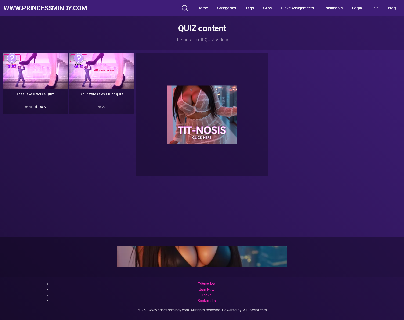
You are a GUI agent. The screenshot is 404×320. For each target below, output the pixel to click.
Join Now (206, 289)
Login (357, 8)
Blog (392, 8)
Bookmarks (333, 8)
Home (203, 8)
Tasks (207, 295)
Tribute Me (206, 284)
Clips (267, 8)
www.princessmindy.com (45, 8)
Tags (249, 8)
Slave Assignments (297, 8)
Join (375, 8)
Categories (226, 8)
